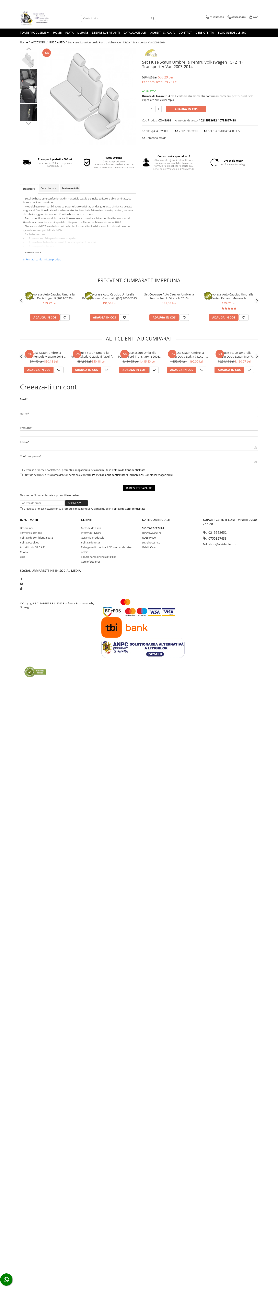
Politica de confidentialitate (36, 537)
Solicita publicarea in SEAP (224, 131)
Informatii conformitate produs (42, 259)
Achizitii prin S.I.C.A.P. (32, 547)
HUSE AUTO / (58, 42)
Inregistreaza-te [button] (139, 488)
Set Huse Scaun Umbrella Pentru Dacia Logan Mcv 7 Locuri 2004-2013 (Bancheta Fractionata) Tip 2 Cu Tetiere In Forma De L (234, 354)
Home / (25, 42)
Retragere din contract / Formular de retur (106, 547)
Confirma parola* (30, 456)
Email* (24, 399)
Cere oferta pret (90, 561)
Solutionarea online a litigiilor (98, 557)
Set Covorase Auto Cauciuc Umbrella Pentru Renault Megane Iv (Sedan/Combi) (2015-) (229, 296)
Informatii (29, 520)
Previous (28, 49)
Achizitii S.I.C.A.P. (162, 32)
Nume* (24, 413)
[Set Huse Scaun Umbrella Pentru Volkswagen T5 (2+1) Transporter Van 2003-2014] (87, 96)
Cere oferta (205, 32)
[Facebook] (21, 579)
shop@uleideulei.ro (221, 544)
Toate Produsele (33, 32)
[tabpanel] (87, 96)
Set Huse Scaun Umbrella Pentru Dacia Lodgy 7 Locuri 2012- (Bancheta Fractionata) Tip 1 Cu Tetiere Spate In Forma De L (186, 354)
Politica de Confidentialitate (128, 470)
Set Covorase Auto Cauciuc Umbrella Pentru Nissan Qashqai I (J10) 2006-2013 (109, 296)
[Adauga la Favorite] (65, 317)
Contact (185, 32)
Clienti (86, 520)
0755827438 (217, 538)
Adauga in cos (186, 109)
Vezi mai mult (33, 252)
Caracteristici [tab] (48, 188)
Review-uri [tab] (70, 188)
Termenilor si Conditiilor (142, 475)
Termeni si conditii (31, 533)
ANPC (84, 552)
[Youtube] (21, 583)
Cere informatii (188, 131)
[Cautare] (152, 18)
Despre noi (26, 528)
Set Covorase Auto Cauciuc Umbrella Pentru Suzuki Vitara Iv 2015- (169, 296)
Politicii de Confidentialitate (108, 475)
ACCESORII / (39, 42)
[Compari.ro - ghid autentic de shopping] (35, 671)
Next (28, 123)
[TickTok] (21, 588)
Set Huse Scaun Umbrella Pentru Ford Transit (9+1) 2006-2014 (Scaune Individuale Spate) (139, 354)
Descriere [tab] (29, 189)
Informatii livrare (91, 533)
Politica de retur (90, 542)
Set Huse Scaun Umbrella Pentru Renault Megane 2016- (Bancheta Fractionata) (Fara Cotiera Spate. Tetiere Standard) (43, 354)
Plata (69, 32)
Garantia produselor (93, 537)
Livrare (82, 32)
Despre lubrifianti (106, 32)
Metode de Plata (91, 528)
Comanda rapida (155, 138)
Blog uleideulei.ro (232, 32)
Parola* (24, 442)
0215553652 (217, 532)
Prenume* (26, 428)
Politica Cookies (29, 542)
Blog (22, 557)
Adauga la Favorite (157, 131)
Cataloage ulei (135, 32)
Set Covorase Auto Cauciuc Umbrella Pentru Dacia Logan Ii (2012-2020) (50, 296)
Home (57, 32)
